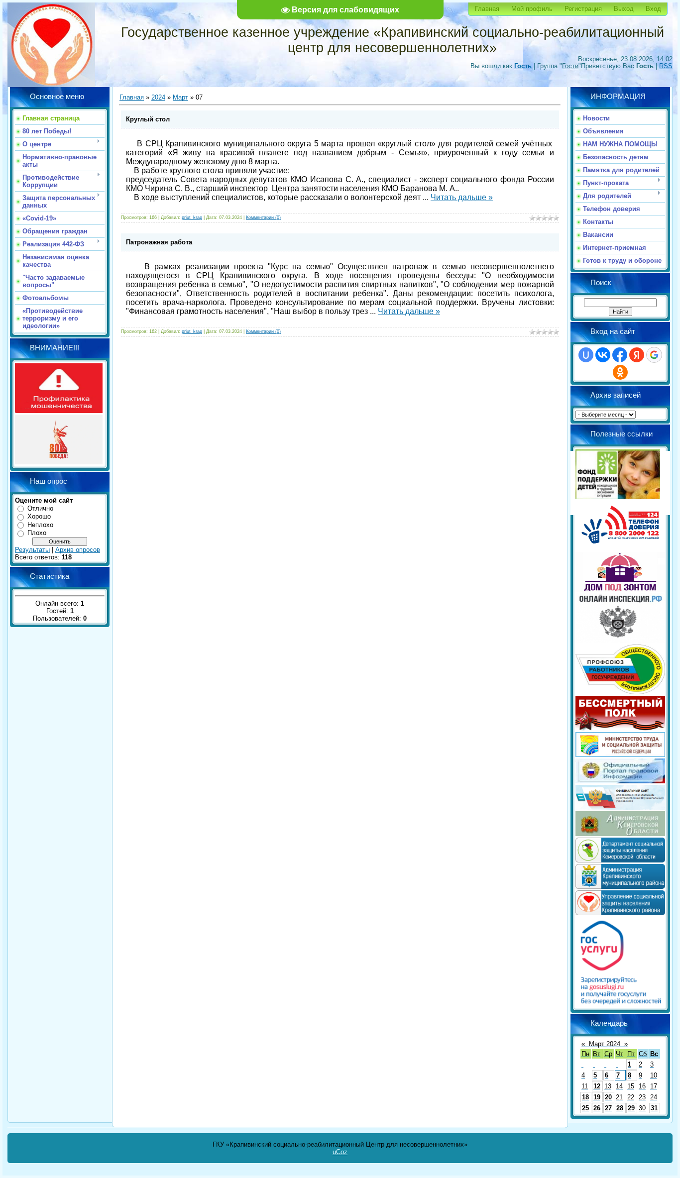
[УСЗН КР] (620, 913)
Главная (487, 8)
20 (608, 1097)
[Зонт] (620, 589)
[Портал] (620, 781)
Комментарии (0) (263, 217)
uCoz (340, 1152)
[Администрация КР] (620, 886)
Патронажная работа (159, 242)
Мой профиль (532, 8)
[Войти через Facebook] (619, 354)
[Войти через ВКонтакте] (602, 354)
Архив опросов (77, 549)
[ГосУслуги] (620, 1004)
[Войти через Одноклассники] (620, 372)
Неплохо (40, 525)
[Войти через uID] (585, 354)
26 (596, 1108)
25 (585, 1108)
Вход (653, 8)
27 (608, 1108)
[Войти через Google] (654, 355)
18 (585, 1097)
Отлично (40, 508)
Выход (624, 8)
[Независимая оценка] (620, 807)
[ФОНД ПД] (617, 497)
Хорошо (39, 516)
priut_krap (192, 217)
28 (619, 1108)
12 (596, 1086)
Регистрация (583, 8)
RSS (666, 66)
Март (180, 97)
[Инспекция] (620, 640)
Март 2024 (604, 1044)
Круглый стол (148, 119)
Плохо (36, 532)
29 (631, 1108)
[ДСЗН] (620, 860)
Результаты (32, 549)
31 (654, 1108)
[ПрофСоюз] (620, 692)
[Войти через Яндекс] (636, 354)
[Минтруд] (620, 754)
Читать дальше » (462, 197)
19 (596, 1097)
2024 (158, 97)
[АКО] (620, 834)
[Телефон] (620, 548)
